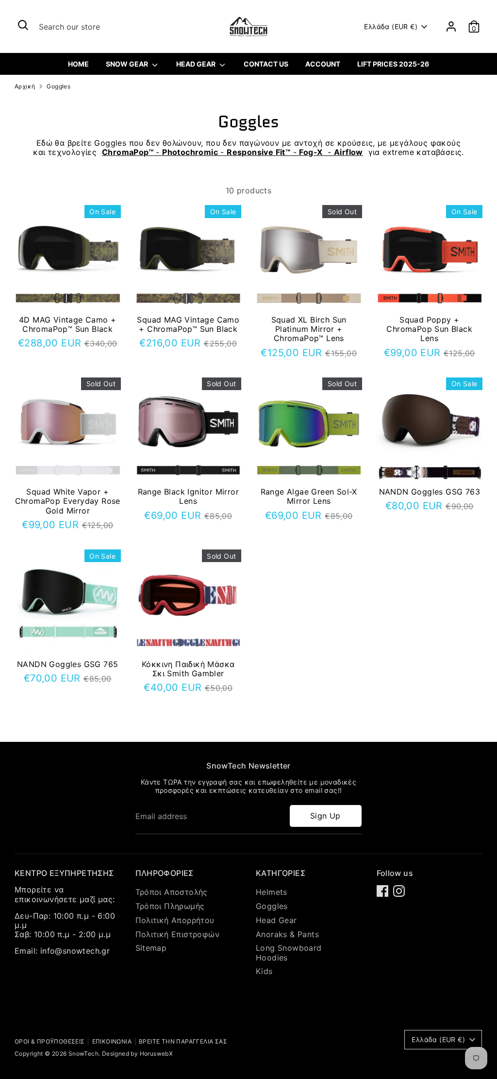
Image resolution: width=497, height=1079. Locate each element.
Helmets (271, 892)
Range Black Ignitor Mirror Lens (188, 496)
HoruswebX (156, 1053)
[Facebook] (382, 891)
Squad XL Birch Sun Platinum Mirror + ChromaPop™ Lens (309, 329)
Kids (264, 971)
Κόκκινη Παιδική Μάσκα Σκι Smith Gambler (188, 668)
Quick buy (68, 295)
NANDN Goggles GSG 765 (67, 664)
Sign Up (325, 816)
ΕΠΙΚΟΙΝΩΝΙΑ (112, 1041)
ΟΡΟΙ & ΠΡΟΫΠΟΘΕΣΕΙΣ (50, 1041)
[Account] (451, 26)
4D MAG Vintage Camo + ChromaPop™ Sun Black (67, 324)
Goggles (58, 86)
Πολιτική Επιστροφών (177, 934)
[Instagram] (399, 891)
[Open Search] (23, 25)
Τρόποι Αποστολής (171, 892)
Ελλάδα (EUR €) (390, 26)
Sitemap (151, 948)
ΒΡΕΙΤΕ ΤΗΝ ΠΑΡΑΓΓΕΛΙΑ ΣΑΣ (183, 1041)
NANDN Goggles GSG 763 (429, 492)
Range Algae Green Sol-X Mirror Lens (309, 496)
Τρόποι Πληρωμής (170, 906)
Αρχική (25, 86)
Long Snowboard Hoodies (289, 952)
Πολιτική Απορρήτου (175, 920)
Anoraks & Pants (287, 934)
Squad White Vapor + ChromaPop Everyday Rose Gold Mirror (67, 501)
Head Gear (276, 920)
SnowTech (83, 1053)
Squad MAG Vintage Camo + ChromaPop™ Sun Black (188, 324)
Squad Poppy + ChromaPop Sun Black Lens (429, 329)
